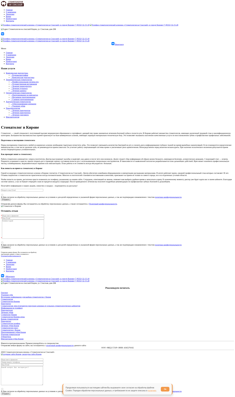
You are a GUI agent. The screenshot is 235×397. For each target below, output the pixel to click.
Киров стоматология (9, 319)
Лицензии (10, 14)
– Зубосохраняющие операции (23, 104)
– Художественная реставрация (24, 84)
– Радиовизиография (19, 75)
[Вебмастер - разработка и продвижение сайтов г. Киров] (21, 354)
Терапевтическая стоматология (19, 80)
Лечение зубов (7, 312)
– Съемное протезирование (22, 99)
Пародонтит (6, 321)
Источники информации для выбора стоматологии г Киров (26, 297)
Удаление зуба (7, 295)
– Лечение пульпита (19, 88)
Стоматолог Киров (9, 315)
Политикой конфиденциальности (103, 204)
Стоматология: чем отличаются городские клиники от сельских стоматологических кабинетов (40, 306)
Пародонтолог (7, 310)
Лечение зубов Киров (10, 326)
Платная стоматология (10, 334)
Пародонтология (13, 108)
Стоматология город (9, 328)
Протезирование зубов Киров (13, 332)
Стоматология (7, 299)
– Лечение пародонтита (20, 113)
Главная (9, 10)
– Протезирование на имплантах (24, 95)
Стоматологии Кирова (10, 301)
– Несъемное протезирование (23, 97)
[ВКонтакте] (2, 35)
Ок (165, 389)
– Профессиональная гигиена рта (25, 82)
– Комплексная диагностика (22, 77)
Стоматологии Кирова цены (13, 317)
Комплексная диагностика (17, 73)
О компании (11, 12)
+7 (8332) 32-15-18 (81, 25)
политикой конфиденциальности (60, 345)
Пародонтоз (6, 304)
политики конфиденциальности (168, 197)
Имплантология (12, 117)
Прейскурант (11, 19)
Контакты (10, 21)
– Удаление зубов (18, 106)
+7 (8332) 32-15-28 (170, 25)
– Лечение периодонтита (21, 86)
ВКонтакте (10, 276)
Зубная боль (6, 337)
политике (152, 391)
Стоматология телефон (10, 323)
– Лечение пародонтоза (20, 110)
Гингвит (4, 293)
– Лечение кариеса (18, 91)
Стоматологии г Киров (10, 330)
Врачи (8, 16)
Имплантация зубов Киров (12, 339)
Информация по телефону (12, 308)
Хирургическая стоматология (18, 102)
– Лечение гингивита (20, 115)
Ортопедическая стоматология (19, 93)
